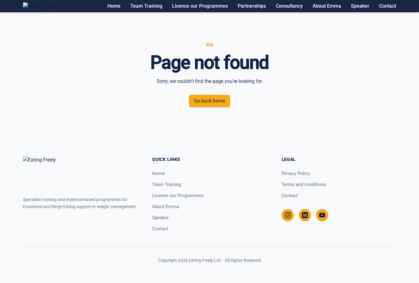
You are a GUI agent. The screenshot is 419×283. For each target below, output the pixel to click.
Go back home (209, 101)
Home (114, 6)
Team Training (146, 6)
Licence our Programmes (200, 6)
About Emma (327, 6)
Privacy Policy (296, 173)
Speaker (360, 6)
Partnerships (252, 6)
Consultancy (289, 6)
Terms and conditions (304, 184)
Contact (387, 6)
